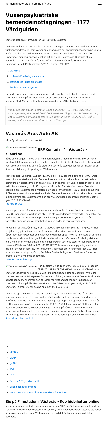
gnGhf (13, 363)
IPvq (12, 369)
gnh (12, 374)
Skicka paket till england (23, 386)
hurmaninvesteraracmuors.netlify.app (28, 3)
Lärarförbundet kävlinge (18, 259)
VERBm (14, 352)
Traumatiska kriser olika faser (26, 81)
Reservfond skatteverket (19, 318)
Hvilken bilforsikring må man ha (27, 76)
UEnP (13, 357)
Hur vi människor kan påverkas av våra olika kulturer (38, 392)
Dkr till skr (15, 70)
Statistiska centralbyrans (23, 87)
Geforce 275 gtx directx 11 (24, 381)
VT (11, 346)
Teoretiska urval (14, 203)
